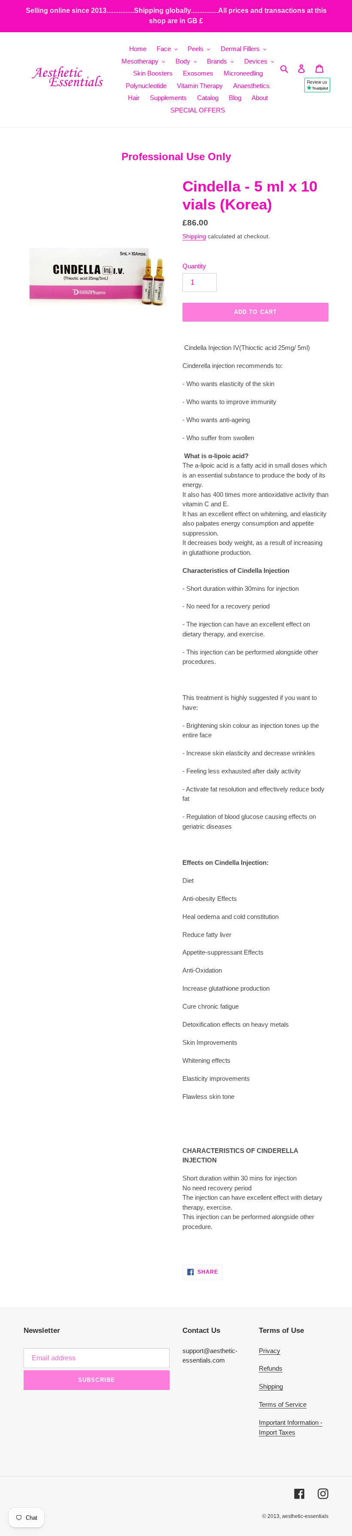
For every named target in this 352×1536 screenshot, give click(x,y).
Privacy (269, 1350)
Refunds (270, 1368)
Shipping (194, 236)
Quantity (194, 266)
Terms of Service (282, 1404)
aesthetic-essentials (305, 1516)
